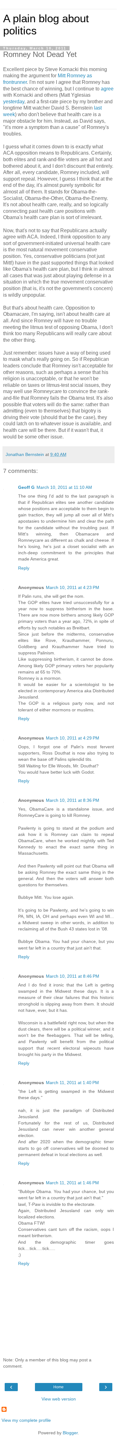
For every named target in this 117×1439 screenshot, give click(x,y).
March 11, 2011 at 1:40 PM (72, 1082)
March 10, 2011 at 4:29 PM (72, 737)
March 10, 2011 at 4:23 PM (72, 587)
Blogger (70, 1432)
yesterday (13, 101)
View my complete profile (26, 1420)
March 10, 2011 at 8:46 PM (72, 976)
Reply (23, 568)
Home (58, 1387)
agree (107, 88)
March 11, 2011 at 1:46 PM (72, 1182)
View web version (58, 1398)
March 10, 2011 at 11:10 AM (64, 487)
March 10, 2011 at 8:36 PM (72, 800)
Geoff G (26, 487)
